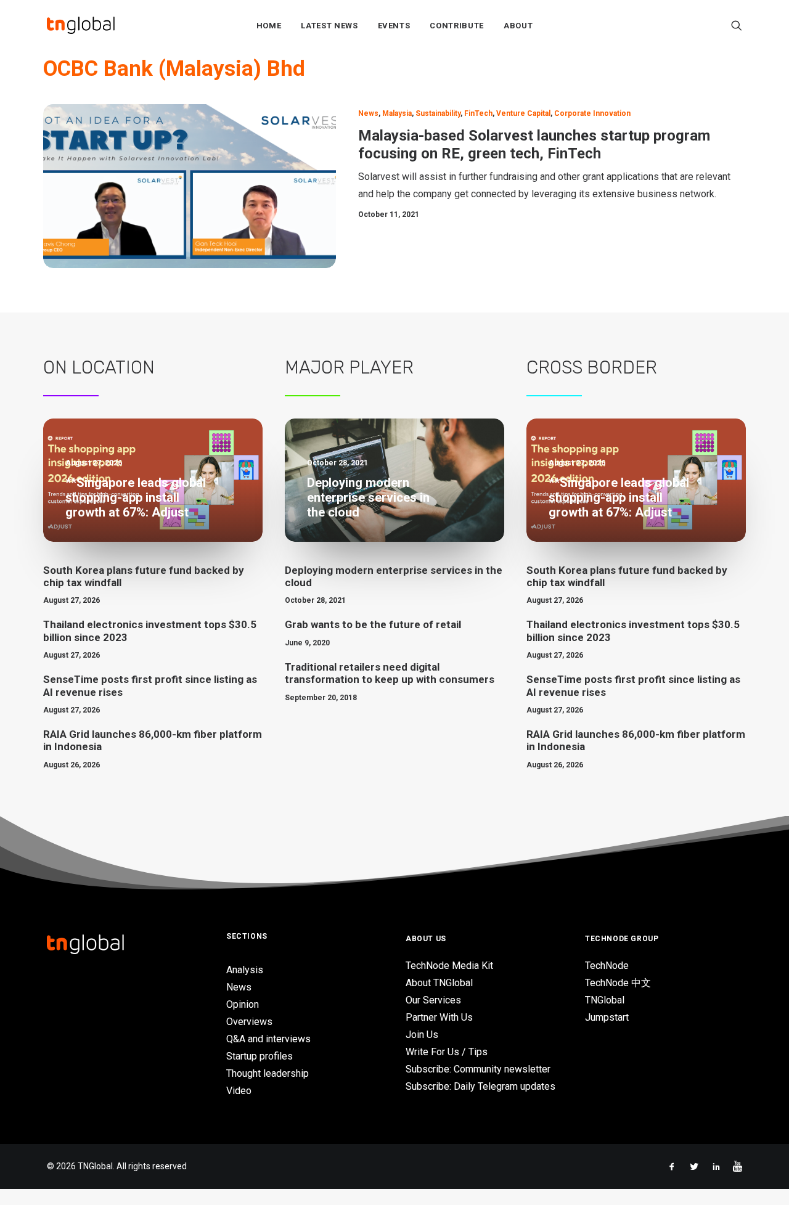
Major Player (349, 367)
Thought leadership (267, 1073)
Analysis (244, 970)
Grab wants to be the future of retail (373, 624)
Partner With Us (439, 1017)
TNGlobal (604, 1000)
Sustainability (437, 113)
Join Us (422, 1034)
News (368, 113)
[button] (736, 25)
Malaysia (397, 113)
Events (394, 25)
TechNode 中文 (618, 983)
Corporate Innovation (592, 113)
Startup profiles (259, 1056)
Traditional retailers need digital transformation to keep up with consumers (389, 673)
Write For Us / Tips (447, 1052)
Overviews (249, 1021)
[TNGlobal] (81, 25)
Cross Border (591, 367)
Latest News (329, 25)
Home (269, 25)
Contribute (457, 25)
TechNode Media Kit (449, 965)
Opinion (242, 1004)
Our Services (433, 1000)
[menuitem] (269, 25)
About (518, 25)
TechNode (607, 965)
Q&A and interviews (268, 1039)
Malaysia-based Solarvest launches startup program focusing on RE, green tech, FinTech (534, 144)
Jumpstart (607, 1017)
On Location (99, 367)
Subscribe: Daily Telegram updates (480, 1086)
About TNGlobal (439, 983)
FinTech (478, 113)
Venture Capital (523, 113)
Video (238, 1091)
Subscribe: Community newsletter (478, 1069)
